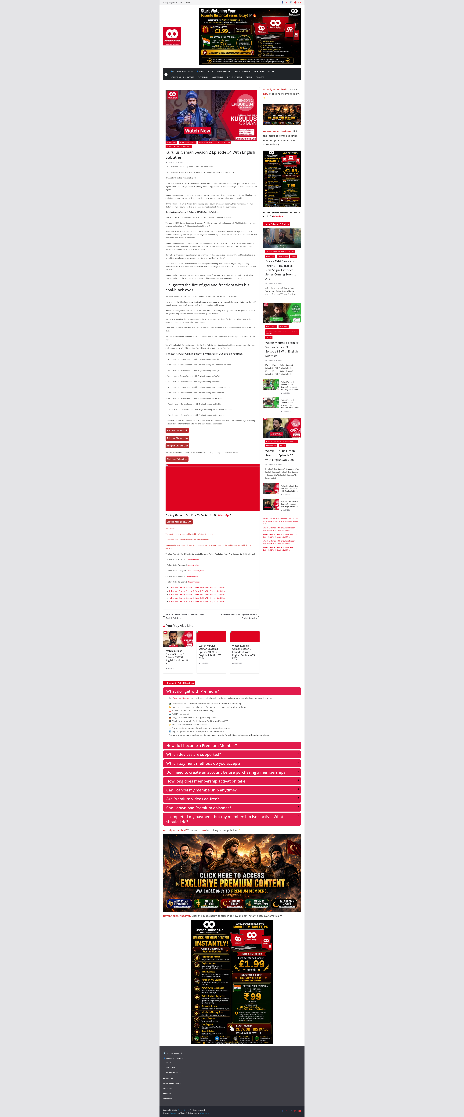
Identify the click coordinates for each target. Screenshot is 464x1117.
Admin (180, 162)
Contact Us (167, 1099)
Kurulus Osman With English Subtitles (179, 146)
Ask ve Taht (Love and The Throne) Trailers (280, 252)
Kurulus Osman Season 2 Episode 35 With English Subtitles (238, 616)
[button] (211, 71)
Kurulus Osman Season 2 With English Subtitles (214, 142)
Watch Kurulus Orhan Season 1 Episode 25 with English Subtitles (289, 488)
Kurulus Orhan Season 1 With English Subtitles (281, 441)
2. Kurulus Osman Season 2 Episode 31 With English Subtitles (197, 591)
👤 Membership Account (173, 1058)
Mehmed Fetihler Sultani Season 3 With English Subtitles (281, 332)
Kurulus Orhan (224, 71)
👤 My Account (203, 71)
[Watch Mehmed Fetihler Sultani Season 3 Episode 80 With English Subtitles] (271, 387)
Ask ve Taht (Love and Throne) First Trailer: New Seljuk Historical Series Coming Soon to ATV (280, 270)
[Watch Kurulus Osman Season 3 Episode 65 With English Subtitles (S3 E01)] (178, 633)
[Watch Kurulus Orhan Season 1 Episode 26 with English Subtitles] (282, 428)
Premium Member (181, 698)
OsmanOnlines (193, 565)
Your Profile (170, 1067)
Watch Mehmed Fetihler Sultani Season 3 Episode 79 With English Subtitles (290, 404)
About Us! (167, 1093)
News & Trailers (283, 256)
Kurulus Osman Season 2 (188, 142)
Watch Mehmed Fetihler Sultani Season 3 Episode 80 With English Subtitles (290, 386)
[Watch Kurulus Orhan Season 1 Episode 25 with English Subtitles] (271, 490)
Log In (168, 1062)
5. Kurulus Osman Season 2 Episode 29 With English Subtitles (197, 601)
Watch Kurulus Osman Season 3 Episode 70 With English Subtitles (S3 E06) (243, 652)
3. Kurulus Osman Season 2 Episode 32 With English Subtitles (197, 594)
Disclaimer (167, 1088)
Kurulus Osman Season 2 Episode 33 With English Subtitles (185, 616)
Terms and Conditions (172, 1083)
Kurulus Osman (242, 71)
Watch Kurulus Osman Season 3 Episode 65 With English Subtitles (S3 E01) (177, 657)
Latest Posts (270, 256)
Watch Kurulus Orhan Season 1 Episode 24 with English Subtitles (289, 504)
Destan (249, 77)
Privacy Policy (168, 1078)
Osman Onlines (193, 559)
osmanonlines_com (196, 570)
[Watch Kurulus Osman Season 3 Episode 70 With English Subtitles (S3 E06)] (245, 633)
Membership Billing (173, 1072)
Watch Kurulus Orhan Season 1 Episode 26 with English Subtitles (280, 455)
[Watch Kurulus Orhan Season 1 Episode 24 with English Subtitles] (271, 506)
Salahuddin (259, 71)
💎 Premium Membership (182, 71)
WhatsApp (224, 515)
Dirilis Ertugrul (234, 77)
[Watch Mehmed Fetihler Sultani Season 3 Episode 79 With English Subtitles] (271, 405)
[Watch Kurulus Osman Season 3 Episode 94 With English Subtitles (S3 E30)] (211, 633)
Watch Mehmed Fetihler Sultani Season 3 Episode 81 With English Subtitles (281, 349)
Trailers (260, 77)
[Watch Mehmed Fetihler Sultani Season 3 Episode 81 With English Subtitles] (282, 313)
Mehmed (272, 71)
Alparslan (203, 77)
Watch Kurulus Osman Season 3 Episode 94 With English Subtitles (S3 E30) (210, 652)
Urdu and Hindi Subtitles (182, 77)
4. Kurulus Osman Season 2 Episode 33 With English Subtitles (197, 598)
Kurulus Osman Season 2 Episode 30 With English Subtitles (198, 587)
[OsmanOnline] (166, 74)
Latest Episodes (271, 326)
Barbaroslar (217, 77)
